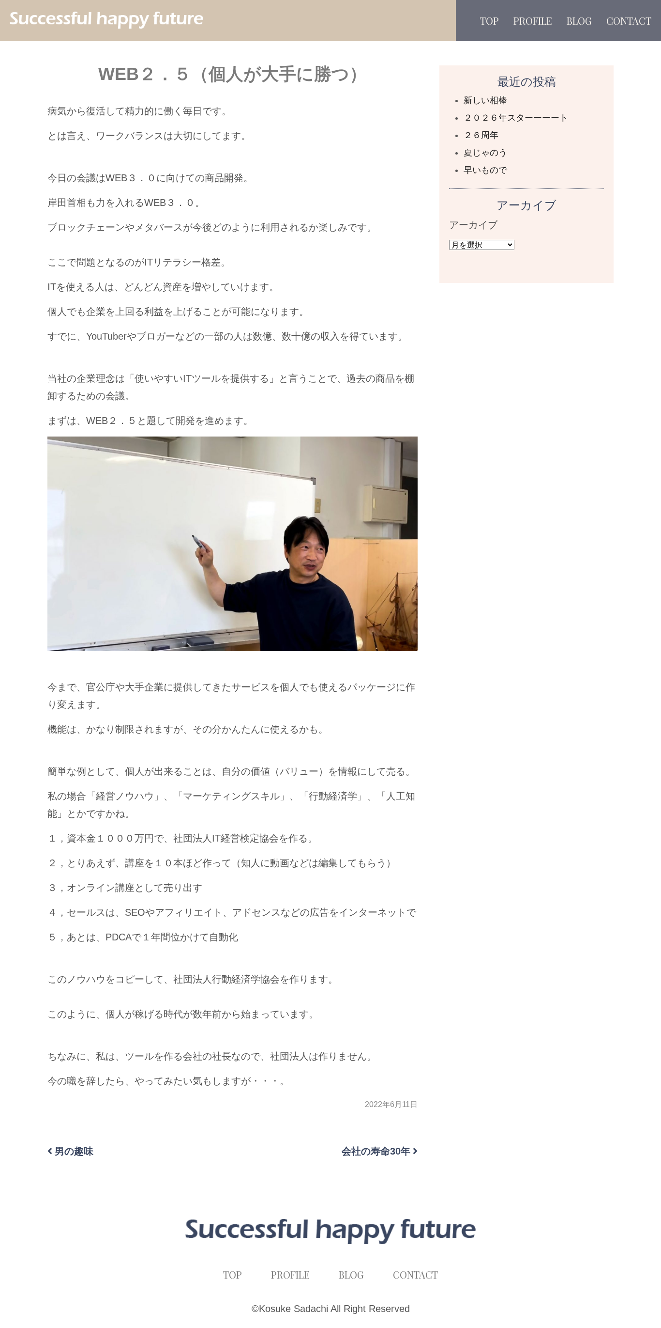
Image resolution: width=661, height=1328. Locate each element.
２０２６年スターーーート (516, 118)
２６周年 (481, 135)
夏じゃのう (485, 152)
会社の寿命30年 (376, 1151)
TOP (489, 20)
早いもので (485, 170)
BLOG (579, 20)
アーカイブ (473, 224)
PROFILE (532, 20)
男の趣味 (74, 1151)
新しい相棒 (485, 100)
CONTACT (628, 20)
